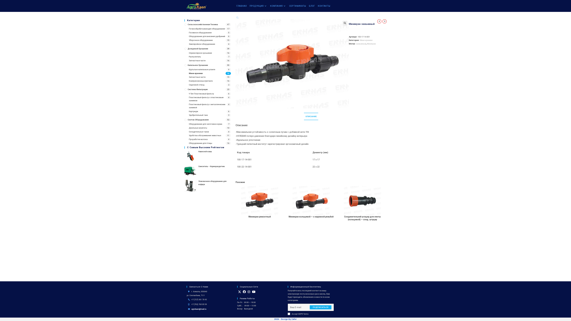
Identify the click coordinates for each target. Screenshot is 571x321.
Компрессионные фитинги (201, 81)
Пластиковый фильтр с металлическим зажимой (207, 106)
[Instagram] (249, 292)
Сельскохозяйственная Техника (203, 24)
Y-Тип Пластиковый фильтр (201, 94)
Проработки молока (198, 139)
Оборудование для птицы (200, 143)
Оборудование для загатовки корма (205, 124)
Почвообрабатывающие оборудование (207, 29)
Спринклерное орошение (200, 53)
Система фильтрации (198, 89)
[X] (239, 292)
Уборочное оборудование (201, 40)
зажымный (361, 44)
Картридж (193, 111)
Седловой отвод (196, 85)
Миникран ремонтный (259, 216)
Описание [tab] (311, 116)
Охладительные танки (199, 132)
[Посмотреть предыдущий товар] (379, 21)
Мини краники (196, 73)
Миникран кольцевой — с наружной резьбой (311, 216)
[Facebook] (244, 292)
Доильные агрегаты (198, 128)
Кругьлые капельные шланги (202, 69)
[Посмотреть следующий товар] (384, 21)
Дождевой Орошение (198, 49)
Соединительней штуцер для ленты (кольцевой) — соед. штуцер (362, 218)
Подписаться (320, 307)
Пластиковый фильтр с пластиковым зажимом (206, 99)
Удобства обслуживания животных (205, 135)
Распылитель (195, 57)
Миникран (371, 44)
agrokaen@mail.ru (198, 309)
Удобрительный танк (198, 115)
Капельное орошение (198, 65)
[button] (345, 23)
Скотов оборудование (198, 120)
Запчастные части (197, 60)
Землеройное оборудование (202, 44)
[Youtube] (253, 292)
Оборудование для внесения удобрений (207, 36)
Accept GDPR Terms (300, 314)
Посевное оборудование (200, 33)
